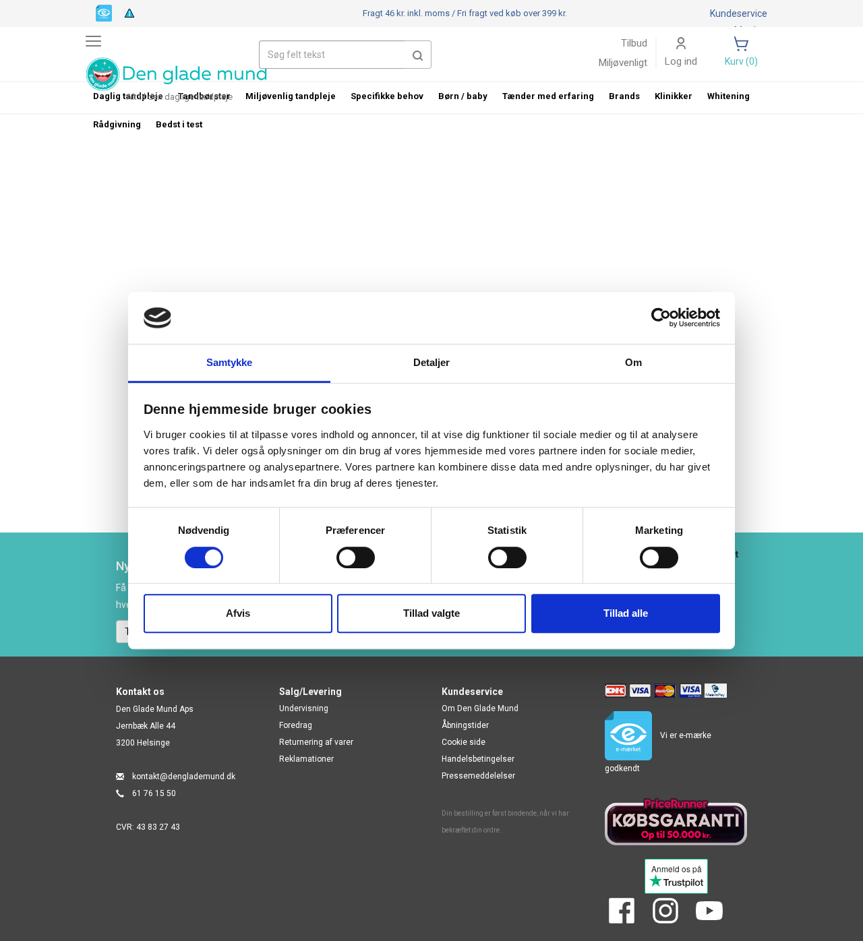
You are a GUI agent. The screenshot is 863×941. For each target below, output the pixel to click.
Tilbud (634, 43)
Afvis (238, 613)
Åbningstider (465, 725)
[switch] (355, 557)
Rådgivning (117, 124)
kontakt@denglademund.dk (183, 776)
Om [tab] (633, 362)
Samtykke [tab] (229, 362)
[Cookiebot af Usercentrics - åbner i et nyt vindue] (661, 318)
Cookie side (463, 742)
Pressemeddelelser (478, 776)
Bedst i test (179, 124)
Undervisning (303, 708)
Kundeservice (738, 13)
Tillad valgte (431, 613)
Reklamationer (306, 759)
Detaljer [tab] (431, 362)
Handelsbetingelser (478, 759)
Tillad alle (625, 613)
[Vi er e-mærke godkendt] (104, 12)
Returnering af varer (316, 742)
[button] (418, 54)
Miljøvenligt (623, 63)
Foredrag (295, 725)
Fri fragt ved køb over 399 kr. (465, 13)
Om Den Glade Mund (480, 708)
